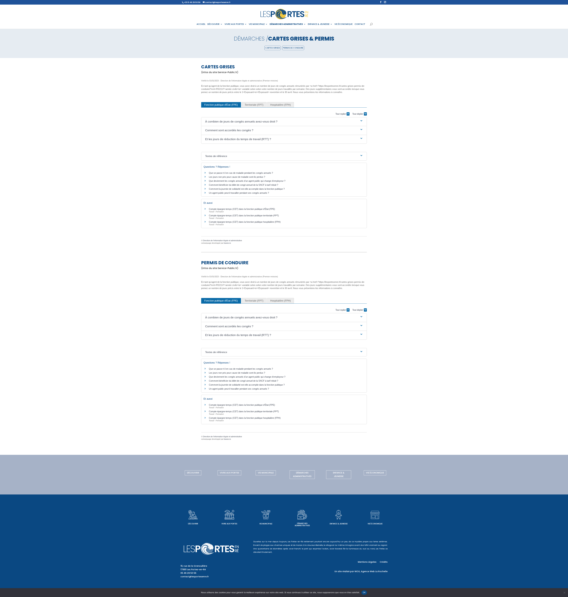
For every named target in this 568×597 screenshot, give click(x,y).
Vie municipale (266, 472)
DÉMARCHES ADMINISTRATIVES (286, 24)
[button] (284, 121)
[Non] (564, 592)
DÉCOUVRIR (213, 24)
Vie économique (375, 472)
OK (364, 592)
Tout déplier (358, 114)
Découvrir (193, 472)
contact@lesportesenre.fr (194, 576)
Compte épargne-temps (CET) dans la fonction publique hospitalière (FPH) (245, 222)
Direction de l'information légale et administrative (222, 241)
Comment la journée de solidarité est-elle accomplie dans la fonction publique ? (247, 189)
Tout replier (341, 114)
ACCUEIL (201, 24)
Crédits (384, 562)
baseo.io (227, 243)
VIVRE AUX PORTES (234, 24)
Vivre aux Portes (229, 472)
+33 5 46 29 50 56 (192, 2)
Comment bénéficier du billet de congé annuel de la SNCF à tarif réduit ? (243, 185)
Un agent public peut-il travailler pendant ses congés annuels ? (239, 193)
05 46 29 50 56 (188, 573)
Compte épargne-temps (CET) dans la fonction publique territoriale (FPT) (244, 215)
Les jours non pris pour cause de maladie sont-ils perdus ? (237, 177)
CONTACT (360, 24)
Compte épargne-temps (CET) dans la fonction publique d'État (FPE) (242, 209)
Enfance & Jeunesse (338, 474)
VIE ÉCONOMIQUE (343, 24)
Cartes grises (272, 47)
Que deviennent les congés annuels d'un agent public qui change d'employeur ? (247, 181)
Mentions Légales (367, 562)
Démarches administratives (302, 474)
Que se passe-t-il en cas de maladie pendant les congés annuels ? (241, 173)
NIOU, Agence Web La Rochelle (371, 571)
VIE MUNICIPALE (257, 24)
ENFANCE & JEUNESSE (318, 24)
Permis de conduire (293, 47)
